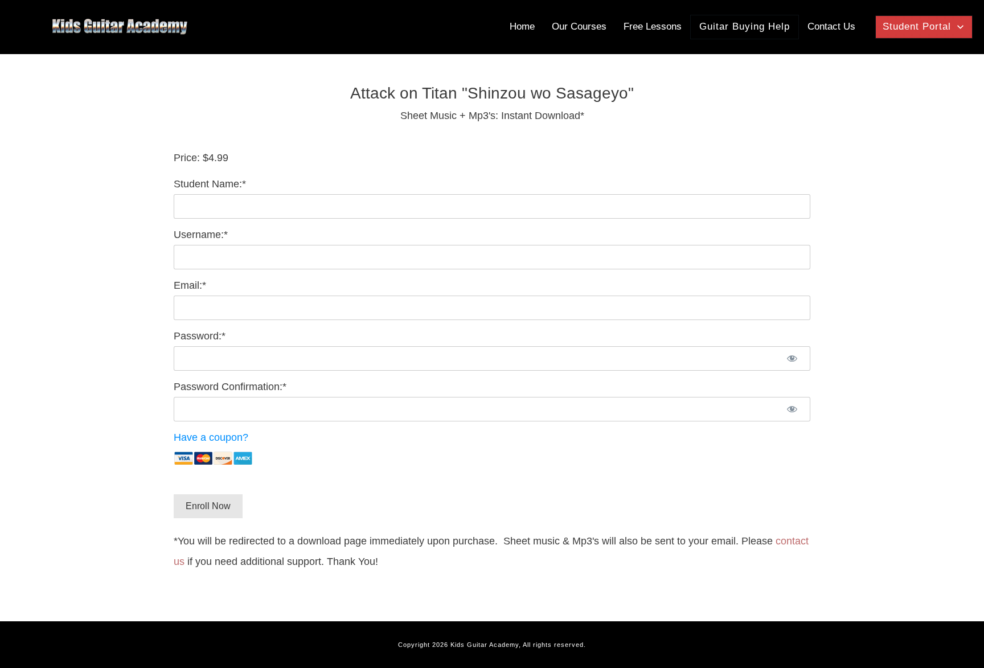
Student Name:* (210, 184)
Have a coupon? (211, 437)
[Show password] (791, 358)
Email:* (190, 285)
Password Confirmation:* (230, 386)
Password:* (200, 336)
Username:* (201, 234)
